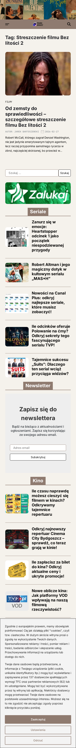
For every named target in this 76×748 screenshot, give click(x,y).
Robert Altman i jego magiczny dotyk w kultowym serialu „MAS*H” (51, 271)
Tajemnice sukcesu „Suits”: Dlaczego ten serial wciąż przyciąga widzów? (50, 366)
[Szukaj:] (31, 173)
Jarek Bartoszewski (26, 131)
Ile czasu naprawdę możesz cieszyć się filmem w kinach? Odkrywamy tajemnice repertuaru (50, 503)
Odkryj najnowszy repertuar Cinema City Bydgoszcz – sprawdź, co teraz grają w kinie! (49, 538)
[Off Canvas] (7, 24)
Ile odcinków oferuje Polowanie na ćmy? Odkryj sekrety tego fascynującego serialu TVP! (51, 335)
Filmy (8, 101)
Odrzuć (38, 740)
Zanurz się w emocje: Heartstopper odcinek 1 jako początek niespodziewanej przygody (48, 236)
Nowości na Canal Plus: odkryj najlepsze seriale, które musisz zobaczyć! (49, 302)
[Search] (69, 24)
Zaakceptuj (38, 719)
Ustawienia (38, 729)
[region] (38, 683)
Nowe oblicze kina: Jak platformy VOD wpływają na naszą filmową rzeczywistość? (50, 600)
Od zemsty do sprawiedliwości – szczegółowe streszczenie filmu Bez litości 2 (35, 117)
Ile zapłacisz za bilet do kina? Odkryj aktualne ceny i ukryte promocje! (51, 569)
